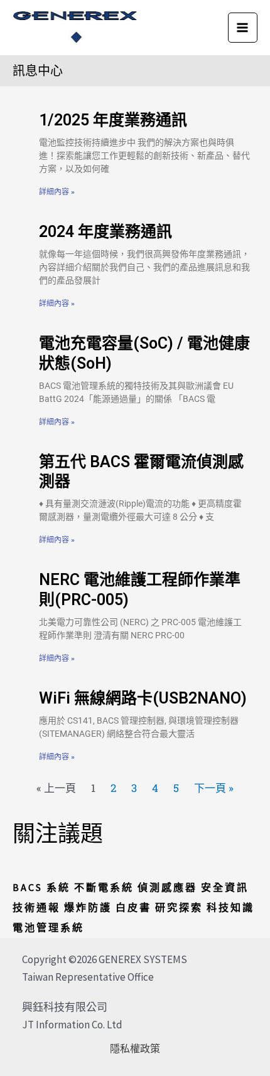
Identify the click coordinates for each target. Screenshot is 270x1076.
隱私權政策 (135, 1048)
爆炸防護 (88, 907)
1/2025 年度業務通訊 (113, 120)
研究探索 (179, 907)
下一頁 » (214, 788)
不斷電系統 (104, 887)
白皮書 (133, 907)
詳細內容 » (57, 191)
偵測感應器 (167, 887)
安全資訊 (225, 887)
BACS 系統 (41, 887)
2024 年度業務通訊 (105, 232)
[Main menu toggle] (243, 28)
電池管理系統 (48, 927)
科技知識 (230, 907)
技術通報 (36, 907)
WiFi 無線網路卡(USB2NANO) (143, 698)
